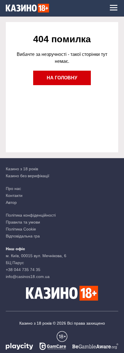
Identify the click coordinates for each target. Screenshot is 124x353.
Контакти (14, 195)
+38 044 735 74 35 (23, 269)
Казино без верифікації (27, 175)
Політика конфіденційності (31, 215)
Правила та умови (23, 222)
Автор (11, 202)
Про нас (13, 188)
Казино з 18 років (22, 169)
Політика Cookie (21, 229)
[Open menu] (113, 8)
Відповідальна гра (23, 236)
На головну (62, 77)
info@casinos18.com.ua (28, 276)
